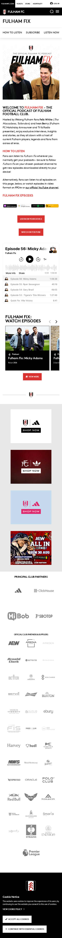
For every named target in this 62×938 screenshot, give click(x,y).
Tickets (20, 4)
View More (34, 376)
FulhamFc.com (7, 4)
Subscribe (33, 33)
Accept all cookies (18, 919)
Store (27, 4)
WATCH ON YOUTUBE (31, 232)
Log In (56, 3)
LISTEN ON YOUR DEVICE (31, 219)
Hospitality (37, 4)
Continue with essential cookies (26, 929)
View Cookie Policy (12, 909)
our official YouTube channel (41, 188)
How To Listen (12, 33)
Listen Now (51, 33)
